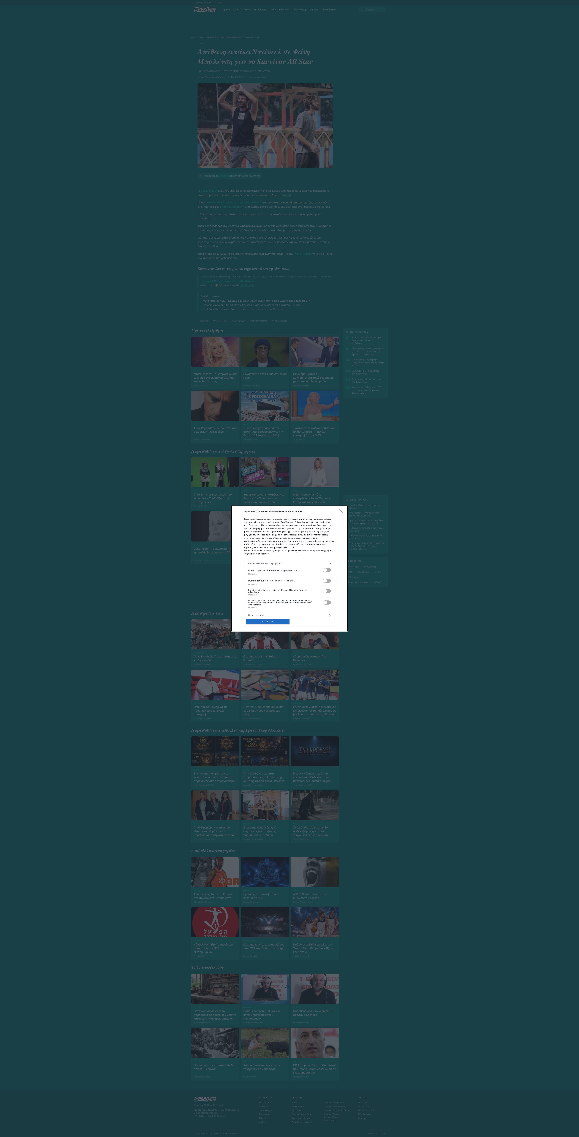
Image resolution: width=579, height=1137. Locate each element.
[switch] (327, 570)
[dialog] (289, 568)
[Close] (342, 512)
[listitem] (289, 563)
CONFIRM (267, 622)
